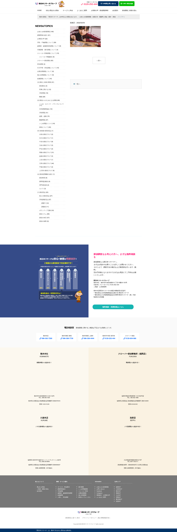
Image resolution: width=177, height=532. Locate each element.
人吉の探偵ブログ (45, 159)
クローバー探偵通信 (43, 60)
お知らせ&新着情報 (43, 31)
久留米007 (119, 489)
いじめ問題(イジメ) (45, 123)
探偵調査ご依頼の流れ (129, 10)
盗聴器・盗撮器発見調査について (48, 46)
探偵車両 (42, 178)
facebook (99, 491)
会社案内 (115, 10)
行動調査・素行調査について (46, 49)
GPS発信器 (43, 185)
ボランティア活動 (45, 210)
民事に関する (43, 89)
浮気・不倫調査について (45, 42)
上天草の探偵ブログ (45, 170)
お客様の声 (40, 39)
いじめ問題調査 (83, 489)
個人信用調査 (82, 495)
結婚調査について (43, 78)
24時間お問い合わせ (109, 3)
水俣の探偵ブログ (45, 134)
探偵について (43, 127)
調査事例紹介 (62, 489)
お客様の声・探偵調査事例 (99, 10)
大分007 (118, 495)
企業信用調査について (44, 71)
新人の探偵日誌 (44, 196)
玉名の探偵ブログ (45, 145)
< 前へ (99, 60)
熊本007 (118, 491)
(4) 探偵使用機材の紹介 (44, 174)
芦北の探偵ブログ (45, 149)
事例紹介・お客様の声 (103, 495)
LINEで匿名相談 (128, 3)
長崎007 (118, 493)
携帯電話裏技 (43, 181)
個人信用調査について (44, 75)
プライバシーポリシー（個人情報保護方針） (96, 518)
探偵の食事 (43, 221)
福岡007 (118, 487)
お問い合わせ (101, 489)
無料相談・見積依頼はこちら (113, 307)
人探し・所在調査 (63, 497)
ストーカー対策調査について (46, 53)
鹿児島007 (119, 499)
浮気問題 (42, 93)
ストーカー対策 (83, 491)
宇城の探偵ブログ (45, 167)
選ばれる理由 (41, 487)
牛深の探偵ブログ (45, 141)
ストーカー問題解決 (45, 57)
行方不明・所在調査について (46, 68)
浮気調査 (60, 491)
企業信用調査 (82, 493)
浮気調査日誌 (43, 199)
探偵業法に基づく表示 (72, 518)
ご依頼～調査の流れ (43, 489)
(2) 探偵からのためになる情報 (47, 100)
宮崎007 (118, 497)
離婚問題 (42, 120)
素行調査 (81, 487)
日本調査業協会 (44, 109)
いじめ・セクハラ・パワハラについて (51, 104)
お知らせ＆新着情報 (103, 487)
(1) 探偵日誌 (41, 192)
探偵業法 (42, 86)
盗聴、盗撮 (43, 116)
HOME (39, 10)
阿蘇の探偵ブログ (45, 152)
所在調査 (40, 64)
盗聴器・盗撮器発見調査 (65, 493)
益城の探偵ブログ (45, 156)
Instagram (99, 493)
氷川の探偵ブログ (45, 138)
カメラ (41, 188)
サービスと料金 (68, 10)
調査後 (43, 206)
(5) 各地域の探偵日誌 (44, 131)
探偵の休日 (43, 217)
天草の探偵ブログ (45, 163)
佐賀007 (118, 501)
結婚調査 (60, 495)
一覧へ (77, 84)
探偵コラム (43, 214)
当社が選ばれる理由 (52, 10)
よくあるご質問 (82, 10)
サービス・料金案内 (64, 487)
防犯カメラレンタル (84, 497)
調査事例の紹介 (42, 35)
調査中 (43, 203)
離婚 (40, 96)
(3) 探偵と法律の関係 (44, 82)
